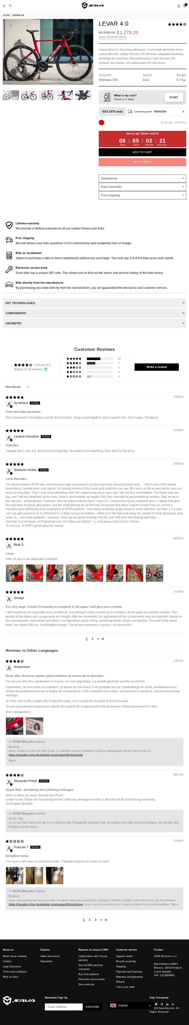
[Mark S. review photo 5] (94, 573)
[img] (15, 397)
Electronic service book (91, 979)
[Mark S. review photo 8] (154, 573)
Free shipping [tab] (110, 195)
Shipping (121, 966)
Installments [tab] (109, 178)
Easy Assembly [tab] (111, 186)
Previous (6, 53)
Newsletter (46, 961)
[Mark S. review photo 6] (114, 573)
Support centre (124, 956)
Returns (120, 981)
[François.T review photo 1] (14, 875)
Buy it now (142, 162)
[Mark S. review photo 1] (14, 573)
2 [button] (92, 638)
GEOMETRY (14, 323)
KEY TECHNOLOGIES (20, 303)
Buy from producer (88, 974)
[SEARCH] (10, 5)
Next (90, 53)
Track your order (125, 987)
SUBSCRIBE (92, 1006)
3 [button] (95, 919)
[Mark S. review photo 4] (74, 573)
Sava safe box (86, 984)
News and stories (50, 956)
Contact (7, 961)
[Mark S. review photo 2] (34, 573)
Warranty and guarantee (129, 976)
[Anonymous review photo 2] (34, 726)
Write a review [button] (157, 367)
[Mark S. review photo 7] (134, 573)
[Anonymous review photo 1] (14, 726)
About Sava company (15, 956)
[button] (177, 24)
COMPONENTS (16, 313)
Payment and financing (129, 971)
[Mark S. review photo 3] (54, 573)
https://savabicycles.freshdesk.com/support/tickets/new (46, 754)
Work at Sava (10, 976)
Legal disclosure (12, 966)
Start (173, 97)
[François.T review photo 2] (34, 875)
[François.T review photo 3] (54, 875)
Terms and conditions (15, 971)
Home (6, 15)
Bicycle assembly (126, 961)
